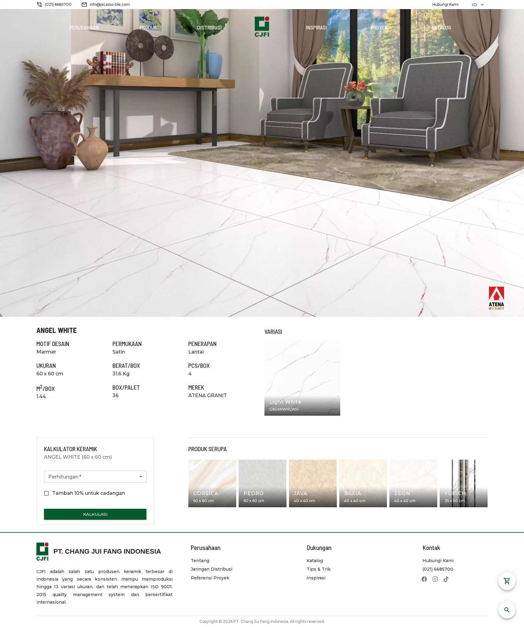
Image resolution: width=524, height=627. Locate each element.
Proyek (379, 27)
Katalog (441, 27)
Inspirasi (316, 27)
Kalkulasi (95, 514)
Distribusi (209, 27)
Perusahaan (84, 27)
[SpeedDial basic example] (507, 588)
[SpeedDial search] (507, 610)
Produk (148, 27)
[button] (95, 477)
